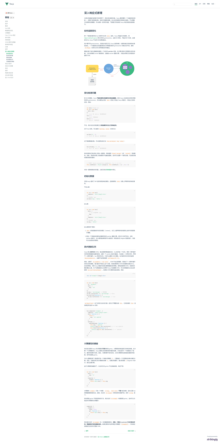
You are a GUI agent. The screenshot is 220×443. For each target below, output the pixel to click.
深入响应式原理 (9, 51)
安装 (6, 21)
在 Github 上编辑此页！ (104, 437)
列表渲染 (7, 40)
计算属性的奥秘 (10, 61)
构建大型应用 (9, 73)
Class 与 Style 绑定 (10, 35)
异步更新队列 (9, 59)
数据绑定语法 (9, 30)
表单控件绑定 (9, 44)
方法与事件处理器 (10, 42)
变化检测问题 (9, 55)
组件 (6, 49)
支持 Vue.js (9, 13)
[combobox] (182, 4)
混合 (6, 68)
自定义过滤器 (9, 66)
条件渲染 (7, 37)
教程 (196, 4)
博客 (208, 4)
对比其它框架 (9, 75)
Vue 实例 (7, 28)
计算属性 (7, 33)
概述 (6, 26)
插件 (6, 70)
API (200, 4)
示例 (204, 4)
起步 (6, 23)
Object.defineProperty (90, 38)
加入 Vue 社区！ (9, 77)
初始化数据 (9, 57)
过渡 (6, 47)
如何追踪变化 (9, 53)
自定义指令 (8, 63)
